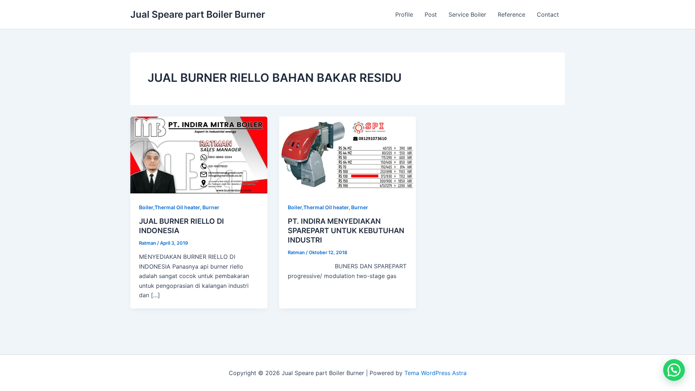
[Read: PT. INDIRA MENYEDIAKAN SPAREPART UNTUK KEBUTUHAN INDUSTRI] (347, 154)
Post (431, 14)
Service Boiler (467, 14)
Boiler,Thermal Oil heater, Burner (179, 207)
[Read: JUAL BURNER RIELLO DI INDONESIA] (199, 154)
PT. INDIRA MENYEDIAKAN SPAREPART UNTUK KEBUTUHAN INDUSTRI (346, 230)
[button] (674, 370)
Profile (404, 14)
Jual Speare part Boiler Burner (197, 14)
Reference (511, 14)
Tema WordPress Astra (435, 373)
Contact (548, 14)
